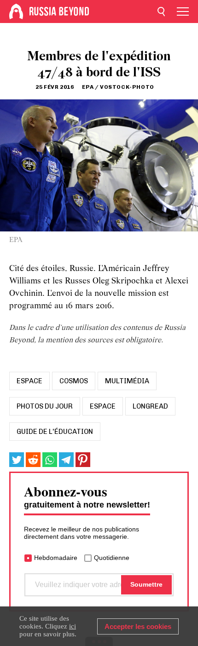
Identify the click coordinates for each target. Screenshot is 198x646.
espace (29, 381)
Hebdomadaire (55, 557)
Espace (103, 406)
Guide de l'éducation (55, 431)
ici (72, 626)
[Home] (16, 11)
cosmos (73, 381)
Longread (150, 406)
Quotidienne (111, 557)
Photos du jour (45, 406)
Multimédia (127, 381)
